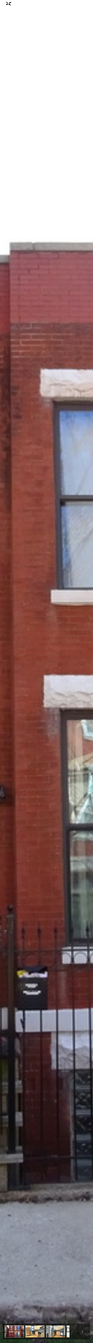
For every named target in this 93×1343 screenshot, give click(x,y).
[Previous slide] (76, 1331)
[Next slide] (82, 1331)
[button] (14, 1331)
